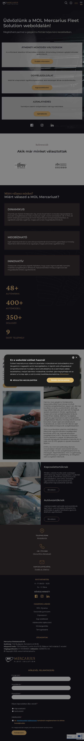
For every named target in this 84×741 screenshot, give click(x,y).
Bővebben (64, 374)
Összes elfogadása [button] (60, 380)
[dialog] (42, 370)
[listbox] (73, 357)
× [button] (76, 357)
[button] (23, 380)
